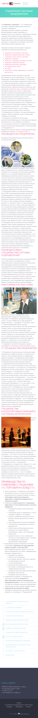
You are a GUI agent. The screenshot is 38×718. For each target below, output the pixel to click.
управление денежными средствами (15, 64)
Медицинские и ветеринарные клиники (17, 620)
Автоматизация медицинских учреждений (18, 640)
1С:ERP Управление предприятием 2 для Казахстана (17, 602)
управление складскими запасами (15, 62)
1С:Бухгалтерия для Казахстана (14, 616)
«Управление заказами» (28, 89)
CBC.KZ (16, 714)
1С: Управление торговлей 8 (14, 607)
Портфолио (19, 707)
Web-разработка (10, 655)
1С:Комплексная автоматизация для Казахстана (19, 612)
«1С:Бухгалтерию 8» (7, 124)
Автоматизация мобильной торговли (17, 624)
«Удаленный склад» (14, 89)
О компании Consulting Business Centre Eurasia (19, 705)
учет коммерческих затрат (13, 66)
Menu (25, 3)
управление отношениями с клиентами (16, 53)
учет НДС (7, 68)
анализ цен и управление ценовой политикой (18, 60)
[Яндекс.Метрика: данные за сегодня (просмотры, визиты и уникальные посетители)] (23, 714)
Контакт (28, 707)
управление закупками (11, 59)
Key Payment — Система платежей (15, 651)
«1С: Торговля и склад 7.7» (22, 131)
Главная (19, 703)
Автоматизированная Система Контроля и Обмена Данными (18, 646)
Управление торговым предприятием (16, 632)
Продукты (9, 707)
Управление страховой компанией (16, 628)
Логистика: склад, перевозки (14, 636)
